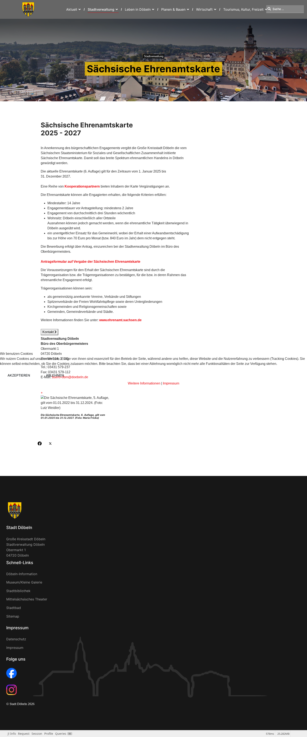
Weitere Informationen (144, 383)
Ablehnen (55, 375)
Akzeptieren (19, 375)
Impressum (171, 383)
